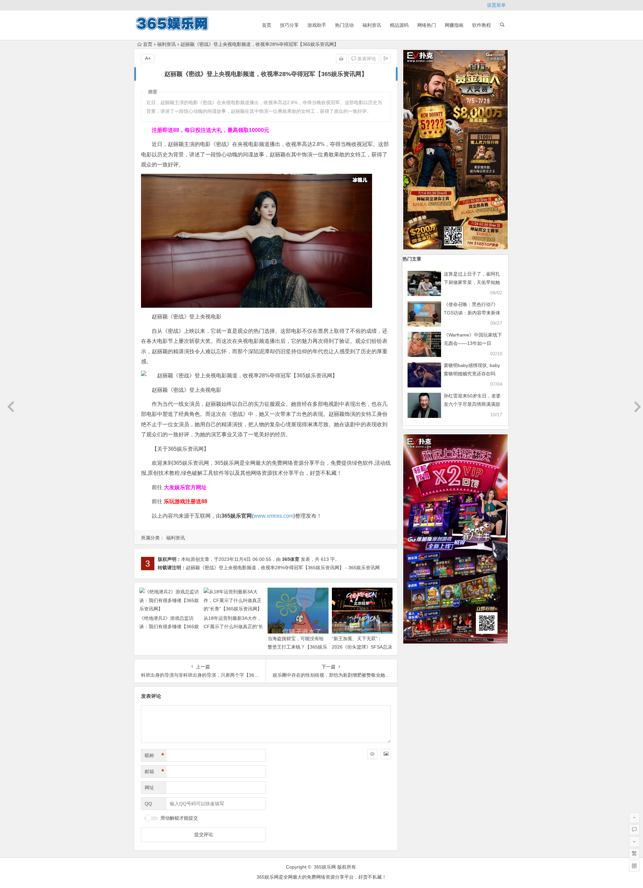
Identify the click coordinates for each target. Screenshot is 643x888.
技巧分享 (289, 25)
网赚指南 (454, 25)
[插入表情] (372, 754)
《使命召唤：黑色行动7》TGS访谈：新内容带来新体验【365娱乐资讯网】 (472, 313)
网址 (149, 787)
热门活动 (344, 25)
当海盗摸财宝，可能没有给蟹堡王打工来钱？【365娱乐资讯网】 (297, 647)
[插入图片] (386, 754)
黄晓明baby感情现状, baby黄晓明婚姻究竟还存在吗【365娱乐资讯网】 (472, 374)
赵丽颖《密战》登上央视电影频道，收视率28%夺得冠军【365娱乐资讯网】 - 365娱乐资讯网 (283, 567)
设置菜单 (496, 5)
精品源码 (399, 25)
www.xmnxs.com (273, 516)
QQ (148, 803)
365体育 (290, 559)
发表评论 (366, 58)
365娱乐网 (325, 867)
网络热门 (426, 25)
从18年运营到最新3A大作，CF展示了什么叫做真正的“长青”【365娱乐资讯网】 (233, 626)
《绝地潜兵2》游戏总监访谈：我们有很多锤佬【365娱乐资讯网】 (169, 626)
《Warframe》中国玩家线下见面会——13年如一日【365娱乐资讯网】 (473, 343)
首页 (266, 25)
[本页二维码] (634, 866)
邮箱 (154, 771)
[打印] (341, 58)
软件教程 (481, 25)
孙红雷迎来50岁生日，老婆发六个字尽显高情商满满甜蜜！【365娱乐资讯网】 (472, 404)
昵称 (154, 755)
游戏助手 (316, 25)
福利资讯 (371, 25)
